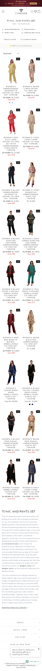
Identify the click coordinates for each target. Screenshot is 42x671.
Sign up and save (20, 644)
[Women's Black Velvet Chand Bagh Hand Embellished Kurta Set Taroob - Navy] (32, 404)
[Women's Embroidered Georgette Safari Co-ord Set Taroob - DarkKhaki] (9, 103)
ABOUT (20, 622)
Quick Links (20, 630)
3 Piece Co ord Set (10, 39)
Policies (20, 637)
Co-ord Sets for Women (28, 39)
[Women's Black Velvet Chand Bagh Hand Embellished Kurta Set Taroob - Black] (30, 404)
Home (14, 24)
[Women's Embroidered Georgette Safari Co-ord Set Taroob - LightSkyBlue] (12, 103)
